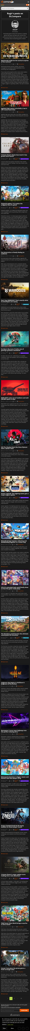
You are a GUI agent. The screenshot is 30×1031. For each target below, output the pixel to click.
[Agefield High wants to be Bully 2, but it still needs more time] (15, 98)
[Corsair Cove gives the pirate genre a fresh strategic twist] (15, 958)
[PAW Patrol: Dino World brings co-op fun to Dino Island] (15, 913)
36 (21, 998)
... (17, 998)
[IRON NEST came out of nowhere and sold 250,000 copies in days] (15, 388)
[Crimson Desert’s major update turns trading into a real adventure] (15, 864)
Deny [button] (4, 1028)
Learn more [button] (10, 1024)
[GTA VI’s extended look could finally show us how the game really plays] (15, 577)
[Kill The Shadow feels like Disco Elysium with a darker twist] (15, 437)
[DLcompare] (15, 1015)
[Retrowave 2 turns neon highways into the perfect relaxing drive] (15, 720)
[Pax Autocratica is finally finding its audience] (15, 242)
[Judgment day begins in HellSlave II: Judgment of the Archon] (15, 672)
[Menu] (28, 2)
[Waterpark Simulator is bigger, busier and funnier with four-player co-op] (15, 767)
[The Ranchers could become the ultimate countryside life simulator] (15, 624)
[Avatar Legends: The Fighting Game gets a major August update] (15, 484)
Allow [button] (12, 1028)
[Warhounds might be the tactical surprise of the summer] (15, 50)
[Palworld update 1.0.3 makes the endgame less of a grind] (15, 194)
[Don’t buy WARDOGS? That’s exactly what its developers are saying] (15, 290)
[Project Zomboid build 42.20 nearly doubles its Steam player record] (15, 816)
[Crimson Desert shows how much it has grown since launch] (15, 145)
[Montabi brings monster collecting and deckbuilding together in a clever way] (15, 531)
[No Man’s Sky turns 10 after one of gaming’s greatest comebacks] (15, 339)
